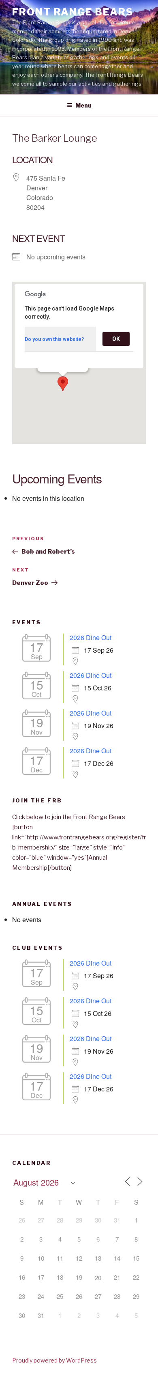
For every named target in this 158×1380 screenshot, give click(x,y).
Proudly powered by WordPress (54, 1360)
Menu (83, 105)
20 (98, 1277)
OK (116, 339)
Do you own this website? (54, 339)
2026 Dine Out (90, 637)
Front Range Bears (72, 12)
